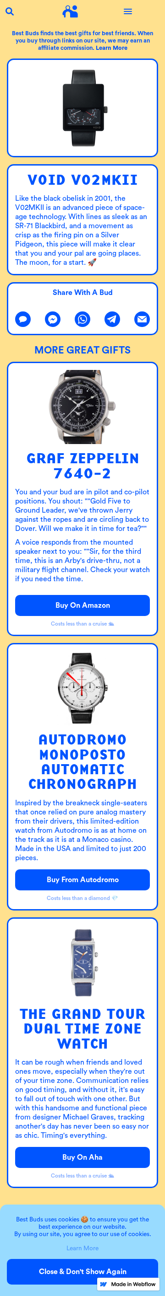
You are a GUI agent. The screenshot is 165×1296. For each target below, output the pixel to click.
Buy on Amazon (82, 605)
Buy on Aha (82, 1157)
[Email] (142, 319)
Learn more (111, 48)
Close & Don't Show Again (82, 1271)
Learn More (82, 1248)
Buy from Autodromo (83, 880)
